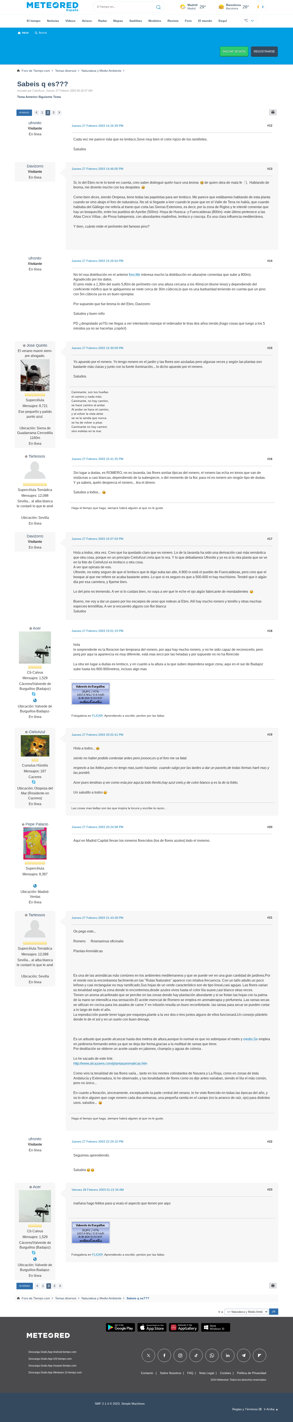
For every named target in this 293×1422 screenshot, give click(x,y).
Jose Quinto (37, 345)
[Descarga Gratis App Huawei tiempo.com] (184, 1327)
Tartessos (37, 456)
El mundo (205, 20)
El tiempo (34, 20)
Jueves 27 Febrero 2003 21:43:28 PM (97, 917)
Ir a (220, 1311)
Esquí (223, 20)
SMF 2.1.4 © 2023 (107, 1403)
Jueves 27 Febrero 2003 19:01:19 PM (97, 631)
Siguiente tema (49, 96)
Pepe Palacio (37, 824)
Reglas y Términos (245, 1409)
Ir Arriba (24, 1286)
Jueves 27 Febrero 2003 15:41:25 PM (97, 459)
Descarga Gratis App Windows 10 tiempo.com (55, 1372)
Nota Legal (206, 1373)
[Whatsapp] (212, 1355)
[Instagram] (180, 1355)
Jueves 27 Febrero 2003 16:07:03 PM (97, 538)
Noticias (53, 20)
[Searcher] (158, 7)
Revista (173, 20)
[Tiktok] (196, 1355)
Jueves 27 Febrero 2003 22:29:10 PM (97, 1141)
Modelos (154, 20)
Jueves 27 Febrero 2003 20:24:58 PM (97, 827)
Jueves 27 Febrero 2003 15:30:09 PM (97, 348)
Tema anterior (27, 96)
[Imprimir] (273, 112)
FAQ (190, 1373)
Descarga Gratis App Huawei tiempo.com (52, 1365)
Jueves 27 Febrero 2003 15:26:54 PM (97, 261)
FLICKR (97, 715)
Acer (37, 628)
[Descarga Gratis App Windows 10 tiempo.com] (215, 1327)
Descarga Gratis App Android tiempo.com (52, 1351)
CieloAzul (37, 732)
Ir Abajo (24, 112)
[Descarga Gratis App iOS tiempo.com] (151, 1327)
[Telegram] (243, 1355)
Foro (188, 20)
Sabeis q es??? (42, 84)
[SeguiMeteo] (35, 885)
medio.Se (250, 1039)
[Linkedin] (228, 1355)
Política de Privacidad (251, 1373)
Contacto (147, 1373)
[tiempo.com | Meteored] (48, 1334)
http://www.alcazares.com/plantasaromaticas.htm (110, 1063)
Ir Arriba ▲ (271, 1409)
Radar (102, 20)
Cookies (225, 1373)
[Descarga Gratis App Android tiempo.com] (120, 1327)
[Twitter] (148, 1355)
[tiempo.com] (52, 7)
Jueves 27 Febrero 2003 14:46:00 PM (97, 168)
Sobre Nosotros (170, 1373)
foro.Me (134, 274)
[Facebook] (164, 1355)
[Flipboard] (259, 1355)
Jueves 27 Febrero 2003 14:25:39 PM (97, 125)
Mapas (118, 20)
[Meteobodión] (35, 700)
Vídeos (70, 20)
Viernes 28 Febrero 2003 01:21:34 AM (98, 1189)
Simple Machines (133, 1403)
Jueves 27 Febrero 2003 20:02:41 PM (97, 734)
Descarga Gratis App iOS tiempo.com (50, 1358)
